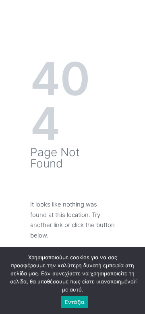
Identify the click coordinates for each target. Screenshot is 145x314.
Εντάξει (75, 302)
